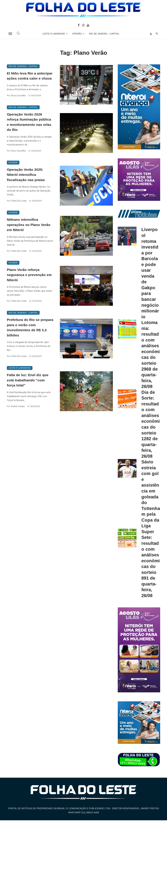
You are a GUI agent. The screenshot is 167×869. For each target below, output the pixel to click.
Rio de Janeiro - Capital (23, 66)
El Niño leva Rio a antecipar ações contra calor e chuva (30, 75)
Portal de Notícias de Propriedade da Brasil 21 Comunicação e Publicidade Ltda (59, 808)
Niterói (13, 162)
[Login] (151, 34)
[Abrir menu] (10, 34)
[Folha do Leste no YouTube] (88, 25)
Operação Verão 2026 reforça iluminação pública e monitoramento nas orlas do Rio (29, 122)
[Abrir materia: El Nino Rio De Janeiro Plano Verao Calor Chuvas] (86, 85)
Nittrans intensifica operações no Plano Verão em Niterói (28, 225)
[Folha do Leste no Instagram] (83, 25)
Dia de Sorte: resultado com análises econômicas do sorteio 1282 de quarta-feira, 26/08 (150, 424)
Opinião (77, 33)
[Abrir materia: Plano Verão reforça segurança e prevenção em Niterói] (86, 286)
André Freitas (18, 406)
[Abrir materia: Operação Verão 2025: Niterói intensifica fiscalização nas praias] (86, 186)
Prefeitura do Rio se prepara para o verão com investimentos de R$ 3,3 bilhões (30, 327)
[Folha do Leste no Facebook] (79, 25)
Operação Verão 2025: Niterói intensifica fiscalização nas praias (26, 175)
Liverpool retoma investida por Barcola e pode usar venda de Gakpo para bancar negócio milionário (150, 273)
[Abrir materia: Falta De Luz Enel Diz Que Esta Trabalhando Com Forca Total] (86, 391)
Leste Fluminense (53, 33)
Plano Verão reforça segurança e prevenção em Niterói (29, 275)
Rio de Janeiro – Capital (104, 33)
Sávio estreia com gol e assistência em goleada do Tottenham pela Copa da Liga (150, 493)
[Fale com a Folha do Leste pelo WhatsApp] (139, 759)
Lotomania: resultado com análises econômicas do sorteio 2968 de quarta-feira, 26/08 (150, 354)
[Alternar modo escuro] (18, 33)
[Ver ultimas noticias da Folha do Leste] (139, 213)
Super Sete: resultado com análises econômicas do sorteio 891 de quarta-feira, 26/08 (150, 563)
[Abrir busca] (157, 34)
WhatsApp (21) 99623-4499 (83, 812)
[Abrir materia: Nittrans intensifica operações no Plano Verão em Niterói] (86, 236)
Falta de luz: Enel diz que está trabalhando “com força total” (27, 380)
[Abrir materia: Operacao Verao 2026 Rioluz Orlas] (86, 133)
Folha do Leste (19, 200)
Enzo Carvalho (18, 95)
